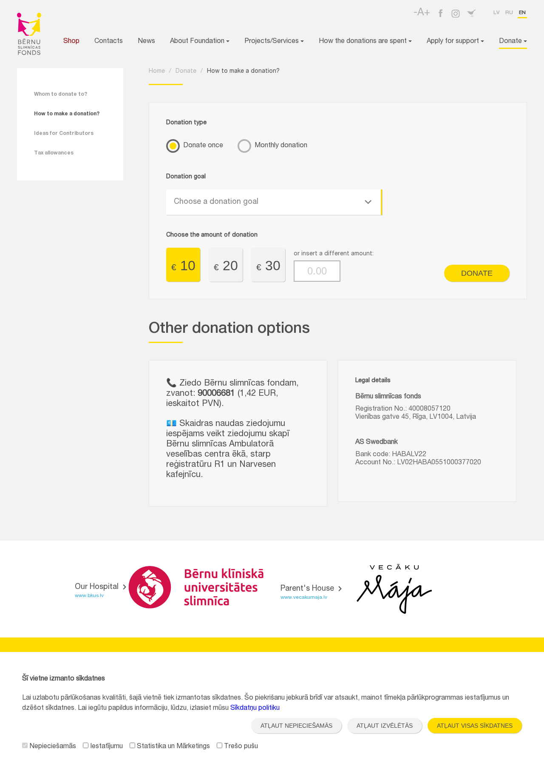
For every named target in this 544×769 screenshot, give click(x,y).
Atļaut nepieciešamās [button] (296, 725)
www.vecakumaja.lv (303, 597)
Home (157, 71)
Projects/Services (272, 41)
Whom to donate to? (60, 94)
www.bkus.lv (89, 595)
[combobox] (274, 202)
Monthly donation (281, 146)
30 (268, 265)
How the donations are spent (363, 41)
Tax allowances (54, 153)
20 (226, 265)
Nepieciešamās (52, 746)
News (146, 41)
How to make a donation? (66, 114)
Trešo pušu (240, 746)
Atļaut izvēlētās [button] (385, 725)
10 (183, 265)
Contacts (108, 41)
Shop (71, 41)
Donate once (203, 146)
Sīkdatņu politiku (255, 708)
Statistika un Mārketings (172, 746)
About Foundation (198, 41)
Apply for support (454, 41)
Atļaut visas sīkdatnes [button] (475, 725)
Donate (511, 41)
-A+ (422, 13)
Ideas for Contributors (64, 133)
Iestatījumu (105, 746)
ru (509, 12)
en (522, 12)
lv (496, 12)
